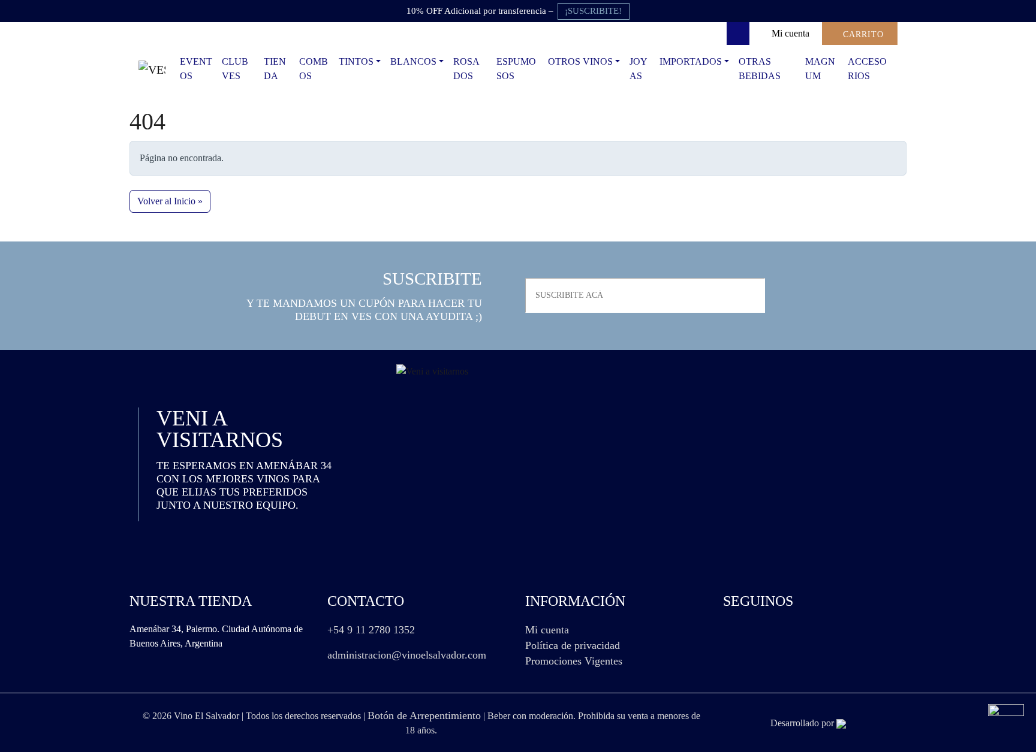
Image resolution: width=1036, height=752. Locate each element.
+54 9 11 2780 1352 (371, 630)
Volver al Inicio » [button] (170, 201)
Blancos (413, 61)
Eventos (196, 68)
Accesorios (867, 68)
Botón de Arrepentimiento (424, 715)
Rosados (466, 68)
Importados (690, 61)
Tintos (356, 61)
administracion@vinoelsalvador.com (406, 655)
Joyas (639, 68)
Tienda (275, 68)
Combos (313, 68)
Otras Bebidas (760, 68)
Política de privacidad (572, 645)
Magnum (820, 68)
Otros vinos (580, 61)
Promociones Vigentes (573, 661)
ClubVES (235, 68)
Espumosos (516, 68)
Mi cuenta (547, 630)
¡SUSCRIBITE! (593, 11)
